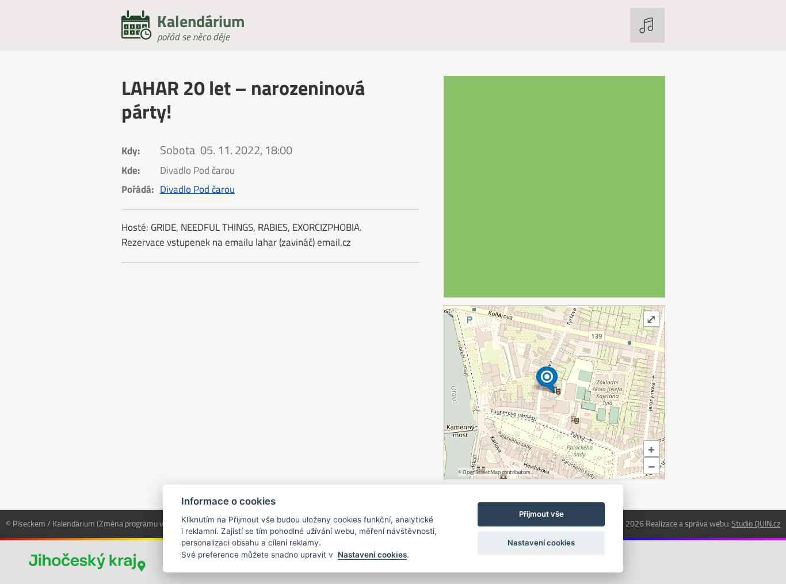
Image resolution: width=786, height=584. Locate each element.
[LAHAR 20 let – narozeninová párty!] (554, 186)
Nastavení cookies (372, 554)
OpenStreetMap (482, 472)
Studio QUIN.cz (755, 523)
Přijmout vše (541, 513)
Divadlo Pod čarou (197, 189)
